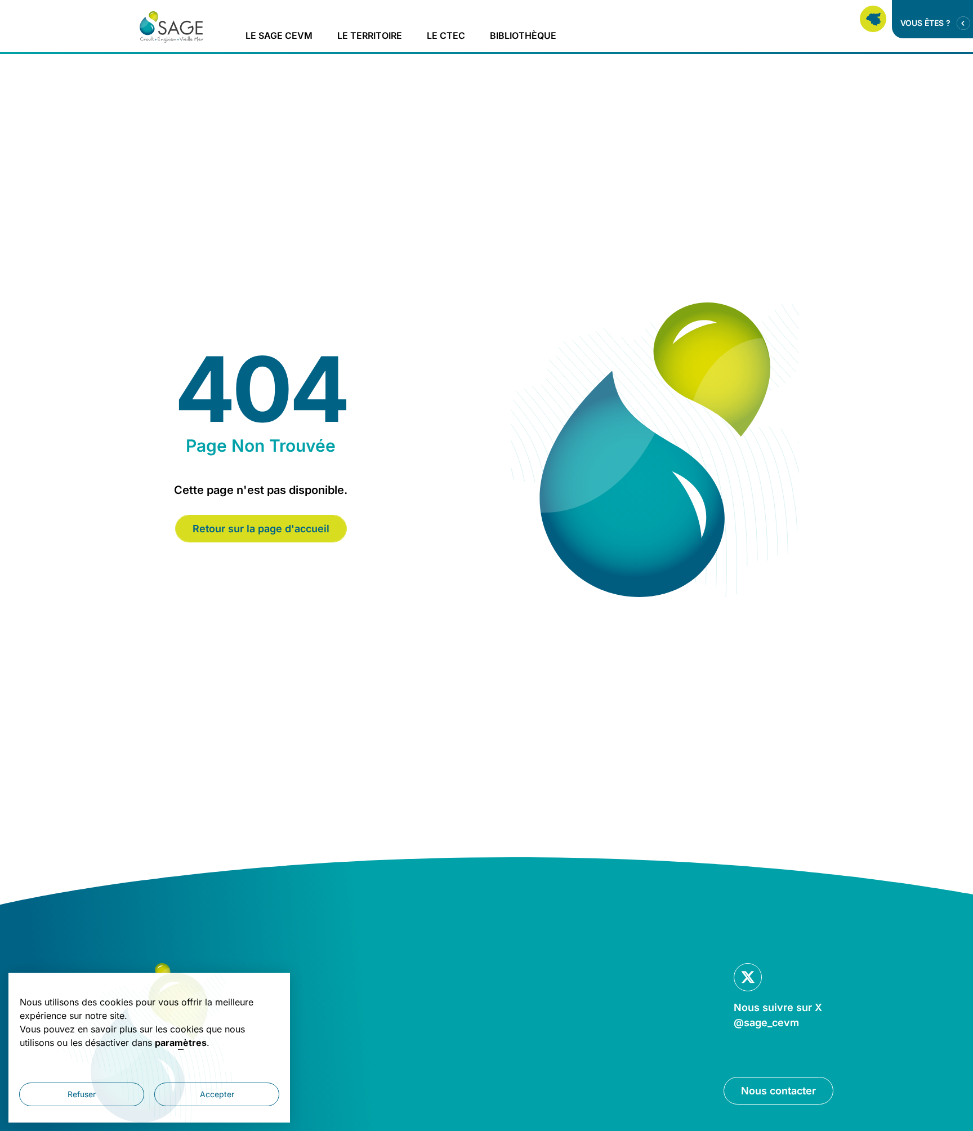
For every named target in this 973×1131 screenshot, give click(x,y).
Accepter (217, 1094)
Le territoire (369, 35)
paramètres (181, 1042)
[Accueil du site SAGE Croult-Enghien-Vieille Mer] (172, 27)
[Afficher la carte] (873, 19)
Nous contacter (778, 1091)
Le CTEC (446, 35)
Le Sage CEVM (279, 35)
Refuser (82, 1094)
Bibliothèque (523, 35)
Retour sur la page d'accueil (261, 529)
